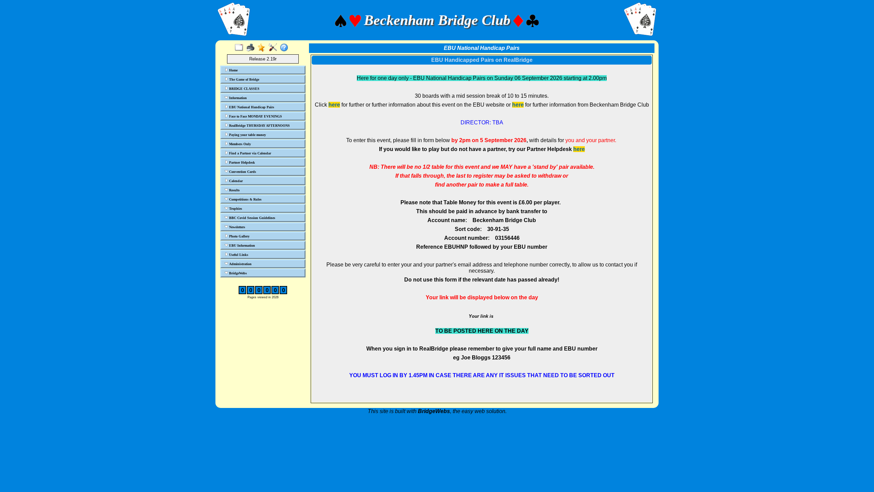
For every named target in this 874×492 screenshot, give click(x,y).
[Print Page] (251, 47)
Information (237, 98)
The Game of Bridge (243, 79)
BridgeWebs (237, 273)
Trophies (235, 208)
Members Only (239, 144)
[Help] (285, 47)
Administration (240, 264)
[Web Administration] (274, 47)
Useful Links (238, 255)
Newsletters (236, 227)
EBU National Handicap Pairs (251, 107)
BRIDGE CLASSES (243, 89)
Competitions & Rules (245, 199)
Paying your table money (247, 135)
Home (233, 70)
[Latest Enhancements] (263, 47)
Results (234, 190)
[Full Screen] (240, 47)
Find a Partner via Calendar (249, 153)
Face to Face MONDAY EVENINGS (255, 116)
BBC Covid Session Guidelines (251, 218)
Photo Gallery (239, 236)
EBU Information (241, 245)
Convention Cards (242, 172)
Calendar (235, 181)
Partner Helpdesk (241, 162)
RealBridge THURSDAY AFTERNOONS (259, 125)
